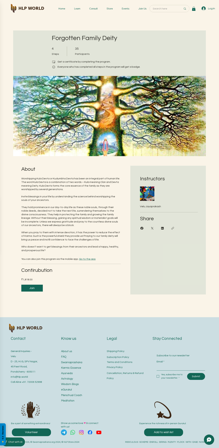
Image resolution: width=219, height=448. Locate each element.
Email (160, 361)
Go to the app (87, 259)
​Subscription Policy (118, 357)
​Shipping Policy (115, 351)
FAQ (63, 356)
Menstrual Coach (71, 395)
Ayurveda (67, 373)
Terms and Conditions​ (119, 362)
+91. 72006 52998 (32, 382)
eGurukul (66, 389)
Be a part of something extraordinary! (30, 423)
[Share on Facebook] (142, 228)
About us (66, 351)
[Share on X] (152, 228)
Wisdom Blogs (70, 384)
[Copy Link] (173, 228)
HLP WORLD (31, 8)
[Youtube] (99, 432)
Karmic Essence (71, 367)
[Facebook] (90, 432)
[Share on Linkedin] (162, 228)
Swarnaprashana (71, 362)
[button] (194, 8)
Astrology (67, 378)
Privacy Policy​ (115, 367)
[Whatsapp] (73, 432)
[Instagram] (81, 432)
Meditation (67, 400)
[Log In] (203, 8)
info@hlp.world (19, 377)
